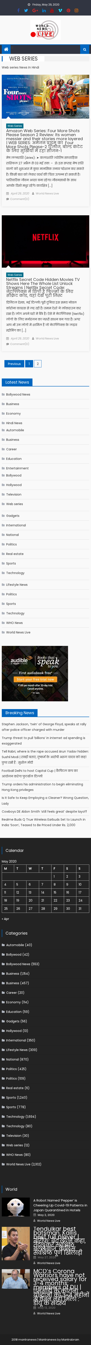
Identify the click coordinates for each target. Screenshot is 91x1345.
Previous (14, 364)
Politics (11, 544)
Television (13, 494)
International (16, 525)
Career (11, 449)
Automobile (15, 430)
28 (43, 908)
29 (55, 908)
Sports (11, 563)
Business (12, 404)
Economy (13, 413)
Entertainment (17, 468)
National (12, 535)
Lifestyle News (17, 584)
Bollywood (13, 475)
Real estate (15, 554)
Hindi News (14, 423)
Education (14, 459)
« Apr (5, 919)
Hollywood (14, 485)
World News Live (47, 193)
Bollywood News (18, 394)
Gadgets (12, 516)
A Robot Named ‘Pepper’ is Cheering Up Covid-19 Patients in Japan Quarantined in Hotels (60, 1205)
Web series (15, 126)
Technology (15, 573)
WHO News (14, 623)
